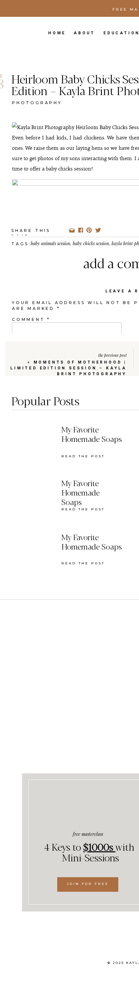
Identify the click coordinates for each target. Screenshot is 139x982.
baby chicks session (91, 243)
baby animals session (50, 243)
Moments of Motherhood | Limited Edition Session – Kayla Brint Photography (68, 368)
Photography (37, 102)
